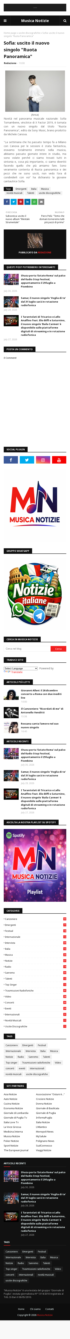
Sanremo (35, 972)
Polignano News (45, 1141)
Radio (35, 966)
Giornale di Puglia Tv (15, 1117)
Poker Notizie (11, 1141)
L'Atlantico (41, 1127)
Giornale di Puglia (46, 1113)
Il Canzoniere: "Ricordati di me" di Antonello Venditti (42, 710)
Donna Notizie (44, 1103)
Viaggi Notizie (43, 1150)
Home (21, 1309)
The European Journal (16, 1150)
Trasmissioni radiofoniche (35, 990)
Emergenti (21, 188)
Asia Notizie (10, 1094)
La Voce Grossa (12, 1127)
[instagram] (43, 460)
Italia (33, 188)
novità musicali (14, 193)
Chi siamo (35, 1309)
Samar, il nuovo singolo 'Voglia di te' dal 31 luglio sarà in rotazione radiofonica (43, 301)
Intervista (35, 942)
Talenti (30, 193)
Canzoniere (35, 919)
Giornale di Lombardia (16, 1113)
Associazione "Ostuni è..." (50, 1094)
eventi (35, 1008)
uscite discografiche (29, 33)
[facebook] (11, 460)
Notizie (35, 960)
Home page (10, 33)
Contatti (49, 1309)
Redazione (10, 63)
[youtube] (59, 460)
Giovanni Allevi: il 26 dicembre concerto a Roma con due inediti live (41, 694)
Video (35, 996)
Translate (17, 672)
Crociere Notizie (45, 1099)
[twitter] (27, 460)
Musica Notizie (35, 20)
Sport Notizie (11, 1145)
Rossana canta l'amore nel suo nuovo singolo (40, 725)
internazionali (35, 1014)
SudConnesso (44, 1145)
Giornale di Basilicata (47, 1108)
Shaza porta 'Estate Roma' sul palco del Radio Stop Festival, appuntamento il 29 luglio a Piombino (43, 281)
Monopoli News (45, 1131)
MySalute (41, 1136)
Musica (45, 188)
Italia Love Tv (11, 1122)
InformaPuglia (44, 1117)
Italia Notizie (43, 1122)
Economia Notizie (13, 1108)
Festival (35, 931)
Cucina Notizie (12, 1103)
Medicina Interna (13, 1131)
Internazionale (35, 936)
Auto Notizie (10, 1099)
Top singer (35, 984)
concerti (35, 1002)
